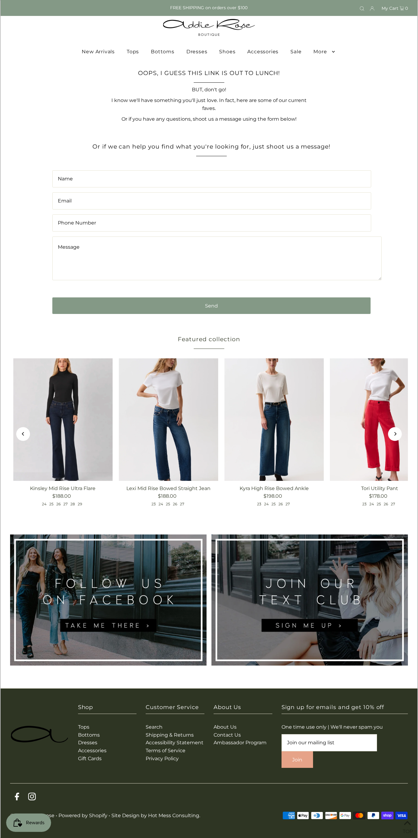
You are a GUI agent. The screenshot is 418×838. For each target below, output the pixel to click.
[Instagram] (32, 798)
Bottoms (89, 735)
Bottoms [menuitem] (162, 52)
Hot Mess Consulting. (174, 815)
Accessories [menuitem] (262, 52)
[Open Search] (362, 8)
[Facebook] (17, 798)
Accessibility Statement (174, 743)
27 (65, 504)
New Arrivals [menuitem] (98, 52)
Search (154, 727)
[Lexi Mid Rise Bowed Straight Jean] (168, 419)
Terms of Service (165, 750)
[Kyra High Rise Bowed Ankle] (274, 419)
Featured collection (209, 339)
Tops (83, 727)
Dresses (87, 743)
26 (58, 504)
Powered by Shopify (82, 815)
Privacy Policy (162, 758)
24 (44, 504)
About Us (225, 727)
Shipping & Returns (170, 735)
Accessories (92, 750)
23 (153, 504)
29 (80, 504)
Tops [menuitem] (133, 52)
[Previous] (23, 434)
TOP (407, 830)
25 (51, 504)
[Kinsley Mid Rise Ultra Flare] (63, 419)
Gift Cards (90, 758)
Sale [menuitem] (295, 52)
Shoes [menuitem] (227, 52)
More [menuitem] (320, 52)
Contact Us (227, 735)
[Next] (395, 434)
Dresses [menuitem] (196, 52)
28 (72, 504)
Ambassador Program (240, 743)
